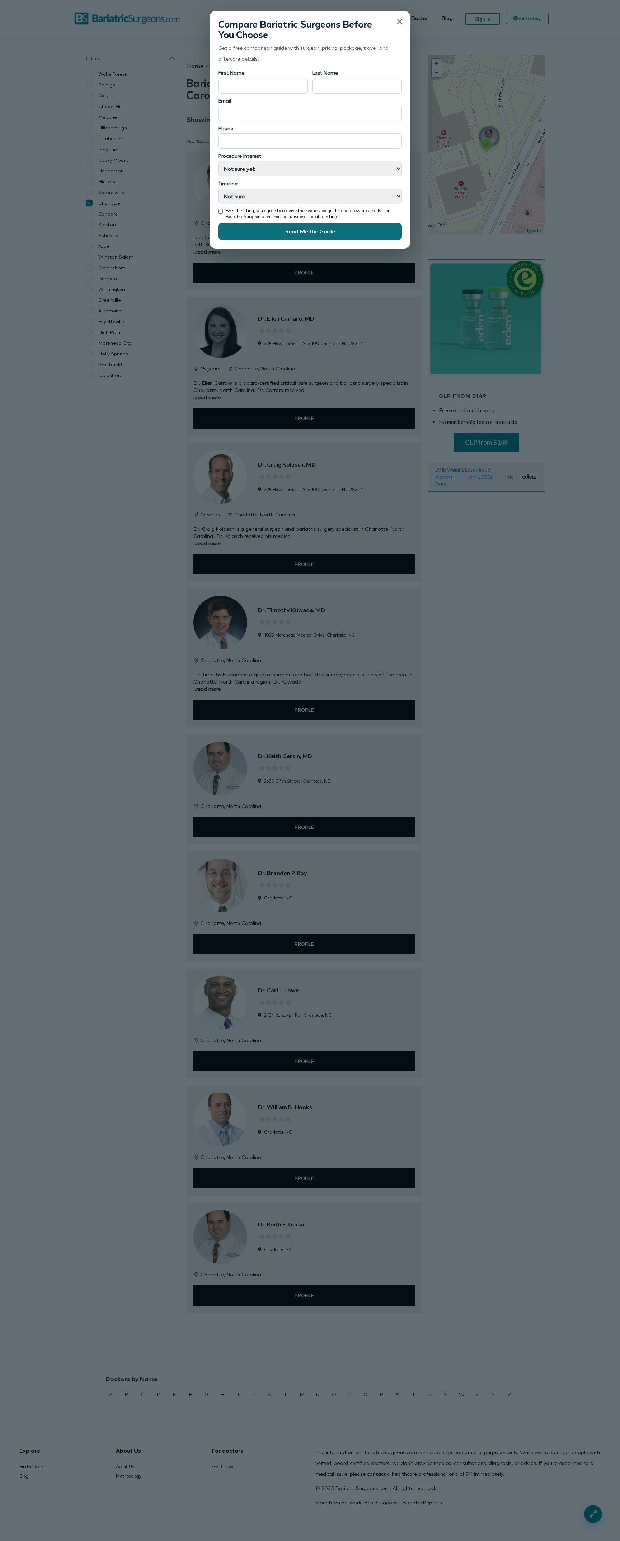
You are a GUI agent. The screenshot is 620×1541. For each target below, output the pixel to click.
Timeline (228, 183)
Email (224, 101)
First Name (231, 73)
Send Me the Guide (310, 231)
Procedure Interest (239, 156)
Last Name (325, 73)
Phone (225, 128)
